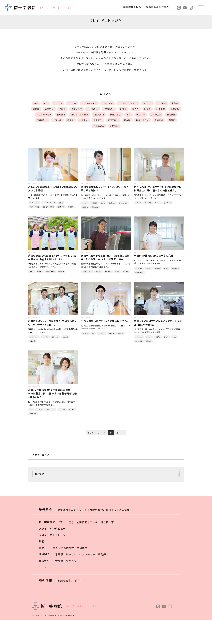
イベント (58, 103)
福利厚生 (98, 120)
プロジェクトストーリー (54, 534)
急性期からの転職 (79, 114)
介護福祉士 (93, 109)
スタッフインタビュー (52, 528)
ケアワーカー (87, 554)
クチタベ (72, 103)
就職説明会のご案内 (157, 7)
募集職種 (63, 509)
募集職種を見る (132, 7)
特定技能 (171, 114)
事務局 (175, 103)
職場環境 (159, 120)
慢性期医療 (99, 114)
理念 (71, 522)
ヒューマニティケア (128, 103)
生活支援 (57, 120)
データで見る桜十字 (102, 522)
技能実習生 (115, 114)
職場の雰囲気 (142, 120)
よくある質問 (122, 509)
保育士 (123, 109)
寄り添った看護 (44, 114)
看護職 (59, 554)
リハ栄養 (161, 103)
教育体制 (44, 560)
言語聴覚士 (99, 126)
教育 (128, 114)
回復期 (147, 109)
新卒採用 (140, 114)
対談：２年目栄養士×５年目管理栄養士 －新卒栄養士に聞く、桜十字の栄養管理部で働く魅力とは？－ (52, 393)
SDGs (42, 567)
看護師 (70, 120)
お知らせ (63, 580)
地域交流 (160, 109)
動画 (41, 541)
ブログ (75, 580)
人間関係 (49, 109)
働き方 (135, 109)
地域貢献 (175, 109)
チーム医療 (107, 103)
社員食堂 (83, 120)
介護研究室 (76, 109)
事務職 (36, 109)
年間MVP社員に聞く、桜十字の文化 (153, 255)
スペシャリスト (89, 103)
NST (46, 103)
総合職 (127, 120)
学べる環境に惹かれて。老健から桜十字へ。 (104, 320)
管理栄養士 (113, 120)
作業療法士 (109, 109)
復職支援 (61, 114)
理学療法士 (42, 120)
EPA (36, 103)
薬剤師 (172, 120)
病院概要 (82, 522)
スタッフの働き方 (63, 548)
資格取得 (114, 126)
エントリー (77, 509)
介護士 (62, 109)
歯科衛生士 (156, 114)
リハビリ (147, 103)
